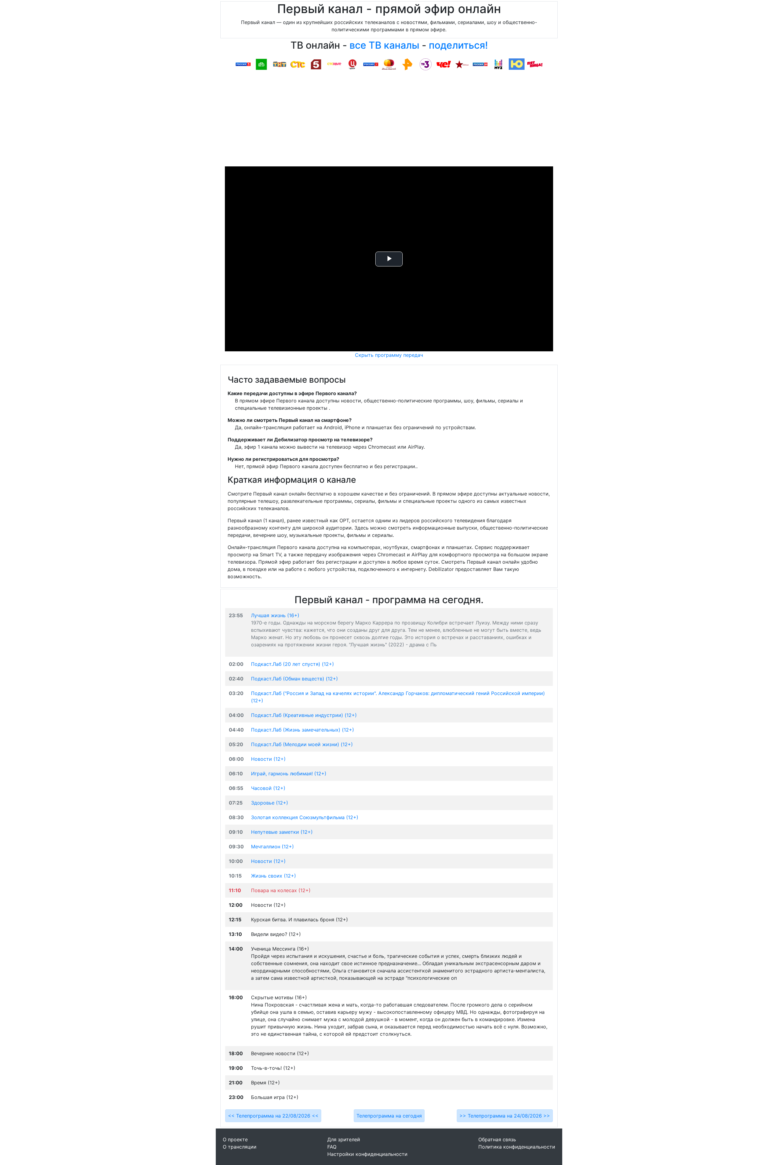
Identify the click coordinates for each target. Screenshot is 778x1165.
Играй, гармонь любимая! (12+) (288, 773)
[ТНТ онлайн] (279, 64)
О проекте (235, 1139)
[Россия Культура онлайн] (371, 64)
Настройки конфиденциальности (367, 1154)
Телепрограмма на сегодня (389, 1116)
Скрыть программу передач (389, 355)
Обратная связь (497, 1139)
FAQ (331, 1147)
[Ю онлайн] (517, 64)
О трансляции (239, 1147)
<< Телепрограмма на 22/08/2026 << (273, 1116)
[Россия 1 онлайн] (243, 64)
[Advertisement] (389, 120)
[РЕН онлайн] (407, 64)
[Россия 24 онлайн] (480, 64)
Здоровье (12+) (269, 803)
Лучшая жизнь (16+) (275, 615)
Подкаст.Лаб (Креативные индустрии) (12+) (304, 715)
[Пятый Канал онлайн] (316, 64)
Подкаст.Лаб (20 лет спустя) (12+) (292, 664)
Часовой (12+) (268, 788)
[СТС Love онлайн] (334, 64)
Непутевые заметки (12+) (282, 832)
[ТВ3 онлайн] (425, 64)
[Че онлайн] (444, 64)
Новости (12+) (268, 759)
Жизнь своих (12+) (273, 876)
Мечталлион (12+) (272, 846)
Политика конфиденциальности (516, 1147)
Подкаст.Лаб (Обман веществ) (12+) (294, 679)
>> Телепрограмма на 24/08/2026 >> (505, 1116)
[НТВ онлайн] (261, 64)
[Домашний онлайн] (389, 64)
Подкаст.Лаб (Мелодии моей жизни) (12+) (302, 744)
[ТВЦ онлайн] (352, 64)
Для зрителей (343, 1139)
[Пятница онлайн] (535, 64)
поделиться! (458, 45)
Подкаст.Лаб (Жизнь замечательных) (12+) (302, 730)
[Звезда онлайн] (462, 64)
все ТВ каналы (384, 45)
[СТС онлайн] (298, 64)
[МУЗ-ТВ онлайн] (498, 64)
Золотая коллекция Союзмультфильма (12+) (304, 817)
